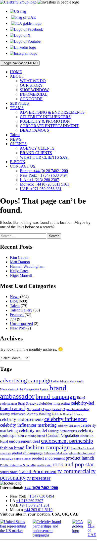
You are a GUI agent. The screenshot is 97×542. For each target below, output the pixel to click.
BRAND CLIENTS (36, 153)
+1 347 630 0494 (40, 496)
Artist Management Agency (32, 389)
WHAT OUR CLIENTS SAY (44, 157)
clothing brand (35, 436)
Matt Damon (20, 262)
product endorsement (48, 458)
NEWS (15, 139)
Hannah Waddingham (27, 266)
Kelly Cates (19, 271)
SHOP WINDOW (34, 90)
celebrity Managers (69, 425)
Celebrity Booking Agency (67, 413)
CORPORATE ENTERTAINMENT (49, 126)
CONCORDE (31, 99)
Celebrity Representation (62, 431)
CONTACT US (22, 166)
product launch (80, 458)
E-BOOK (17, 162)
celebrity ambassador (12, 414)
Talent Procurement (37, 471)
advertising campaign (26, 380)
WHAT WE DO (33, 81)
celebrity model (33, 430)
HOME (16, 72)
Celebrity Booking (38, 414)
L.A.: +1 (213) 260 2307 (39, 180)
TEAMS (17, 108)
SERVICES (19, 103)
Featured (17, 314)
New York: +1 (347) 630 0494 (44, 175)
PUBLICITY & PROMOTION (45, 121)
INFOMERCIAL (34, 94)
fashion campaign (47, 447)
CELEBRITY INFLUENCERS (45, 117)
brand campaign (56, 396)
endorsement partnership (67, 441)
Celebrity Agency (41, 409)
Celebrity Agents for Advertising (71, 409)
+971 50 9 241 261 (34, 505)
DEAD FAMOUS (34, 130)
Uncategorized (21, 323)
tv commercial (73, 471)
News (14, 296)
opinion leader (22, 458)
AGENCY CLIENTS (37, 148)
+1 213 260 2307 (29, 501)
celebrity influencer (65, 419)
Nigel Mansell (21, 275)
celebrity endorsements (21, 419)
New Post (17, 328)
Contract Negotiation (62, 435)
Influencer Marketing (56, 453)
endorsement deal (24, 441)
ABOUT (17, 76)
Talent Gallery (21, 310)
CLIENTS (18, 144)
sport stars (9, 471)
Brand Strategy (27, 403)
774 (13, 319)
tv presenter (38, 478)
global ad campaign (27, 453)
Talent (15, 135)
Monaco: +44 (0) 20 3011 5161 (44, 184)
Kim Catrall (19, 257)
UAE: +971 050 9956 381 (40, 189)
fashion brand (12, 448)
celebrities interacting (53, 403)
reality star (44, 465)
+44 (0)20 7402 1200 (41, 488)
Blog (14, 301)
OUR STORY (31, 85)
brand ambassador (33, 392)
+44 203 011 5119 (38, 510)
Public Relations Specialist (18, 465)
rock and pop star (73, 464)
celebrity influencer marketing (28, 425)
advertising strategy (64, 381)
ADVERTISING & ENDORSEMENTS (52, 112)
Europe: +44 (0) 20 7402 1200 (44, 171)
